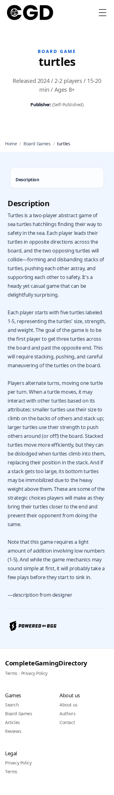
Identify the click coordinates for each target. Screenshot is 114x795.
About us (69, 705)
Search (12, 705)
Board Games (37, 144)
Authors (67, 714)
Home (11, 144)
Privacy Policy (34, 673)
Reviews (13, 731)
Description (27, 180)
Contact (67, 722)
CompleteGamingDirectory (46, 663)
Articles (12, 722)
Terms (11, 673)
